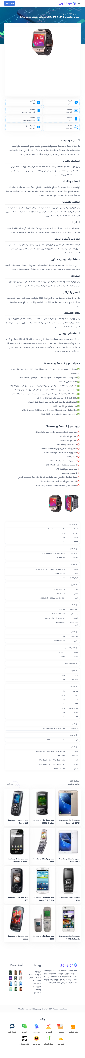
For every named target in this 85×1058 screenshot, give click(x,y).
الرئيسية (74, 13)
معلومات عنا (36, 980)
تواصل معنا (37, 983)
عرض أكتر (10, 784)
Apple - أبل (37, 986)
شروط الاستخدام (35, 974)
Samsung (61, 13)
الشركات (68, 13)
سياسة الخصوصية (34, 977)
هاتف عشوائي (9, 3)
